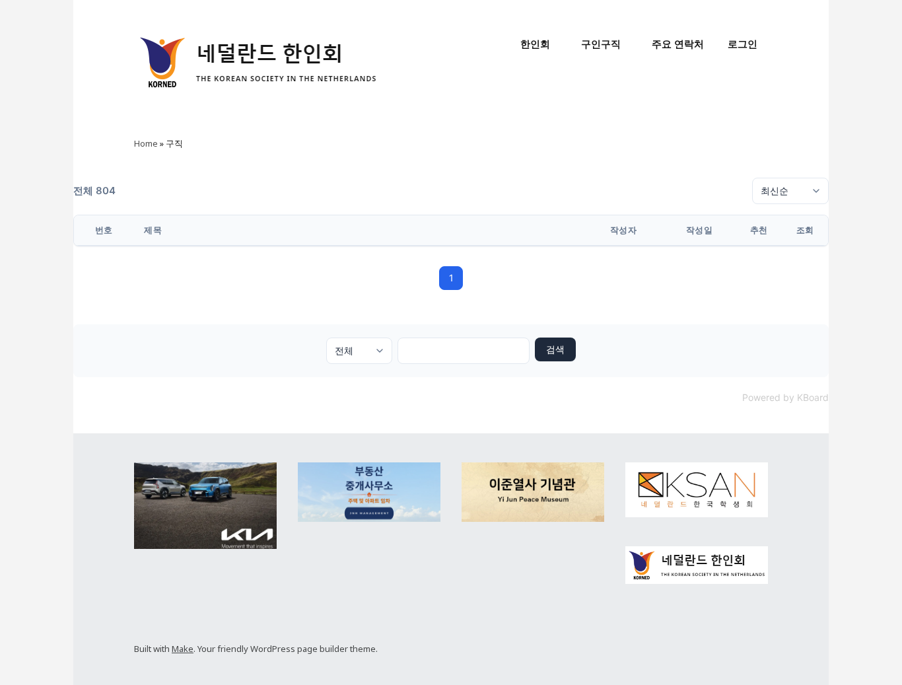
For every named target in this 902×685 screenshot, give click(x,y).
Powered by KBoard (785, 397)
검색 (555, 349)
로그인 (742, 44)
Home (146, 143)
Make (182, 649)
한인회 (535, 44)
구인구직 (601, 44)
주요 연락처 (678, 44)
